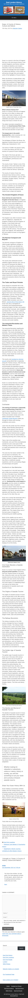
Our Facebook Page (8, 974)
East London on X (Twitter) (10, 980)
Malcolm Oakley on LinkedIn (11, 969)
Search (5, 945)
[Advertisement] (14, 46)
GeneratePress (14, 995)
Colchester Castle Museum (10, 418)
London (5, 961)
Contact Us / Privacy (16, 986)
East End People (7, 959)
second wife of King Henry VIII (15, 302)
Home (8, 986)
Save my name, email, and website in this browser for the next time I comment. (14, 922)
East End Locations (9, 842)
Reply (5, 884)
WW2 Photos (6, 964)
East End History (7, 955)
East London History (14, 2)
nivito (4, 865)
